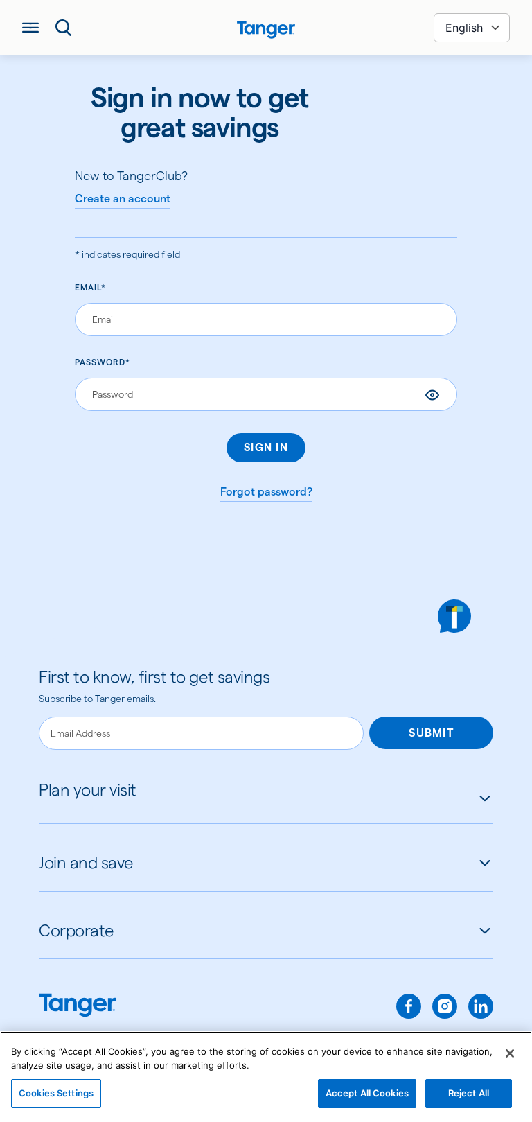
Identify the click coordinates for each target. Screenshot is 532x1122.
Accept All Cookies (367, 1092)
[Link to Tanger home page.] (77, 1006)
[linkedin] (481, 1006)
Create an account (122, 198)
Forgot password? (266, 492)
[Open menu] (30, 27)
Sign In (266, 447)
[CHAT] (454, 616)
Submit (431, 733)
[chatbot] (454, 616)
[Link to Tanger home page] (266, 28)
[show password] (432, 395)
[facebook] (409, 1006)
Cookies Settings (56, 1092)
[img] (266, 30)
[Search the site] (63, 27)
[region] (266, 1076)
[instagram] (445, 1006)
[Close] (510, 1053)
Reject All (468, 1092)
